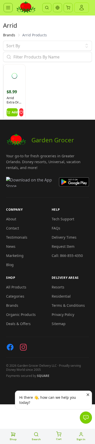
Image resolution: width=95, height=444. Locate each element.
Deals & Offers (18, 323)
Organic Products (21, 314)
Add (15, 112)
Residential (61, 296)
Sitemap (59, 323)
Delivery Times (64, 237)
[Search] (46, 7)
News (10, 246)
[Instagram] (23, 347)
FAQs (56, 228)
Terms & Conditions (68, 305)
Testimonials (16, 237)
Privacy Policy (63, 314)
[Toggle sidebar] (8, 7)
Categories (15, 296)
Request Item (63, 246)
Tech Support (63, 219)
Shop (13, 439)
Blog (10, 264)
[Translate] (57, 7)
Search (36, 439)
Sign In (81, 439)
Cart (59, 439)
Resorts (58, 287)
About (11, 219)
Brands (9, 35)
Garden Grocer (52, 140)
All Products (16, 287)
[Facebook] (10, 347)
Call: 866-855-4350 (67, 255)
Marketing (15, 255)
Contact (12, 228)
